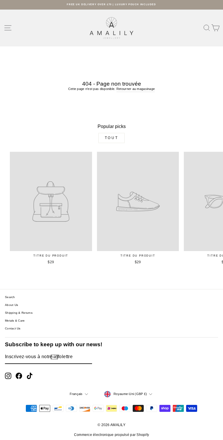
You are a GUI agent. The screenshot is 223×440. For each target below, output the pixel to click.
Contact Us (13, 328)
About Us (11, 304)
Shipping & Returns (19, 312)
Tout (111, 138)
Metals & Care (15, 320)
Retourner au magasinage (135, 89)
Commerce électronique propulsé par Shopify (111, 435)
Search (10, 297)
